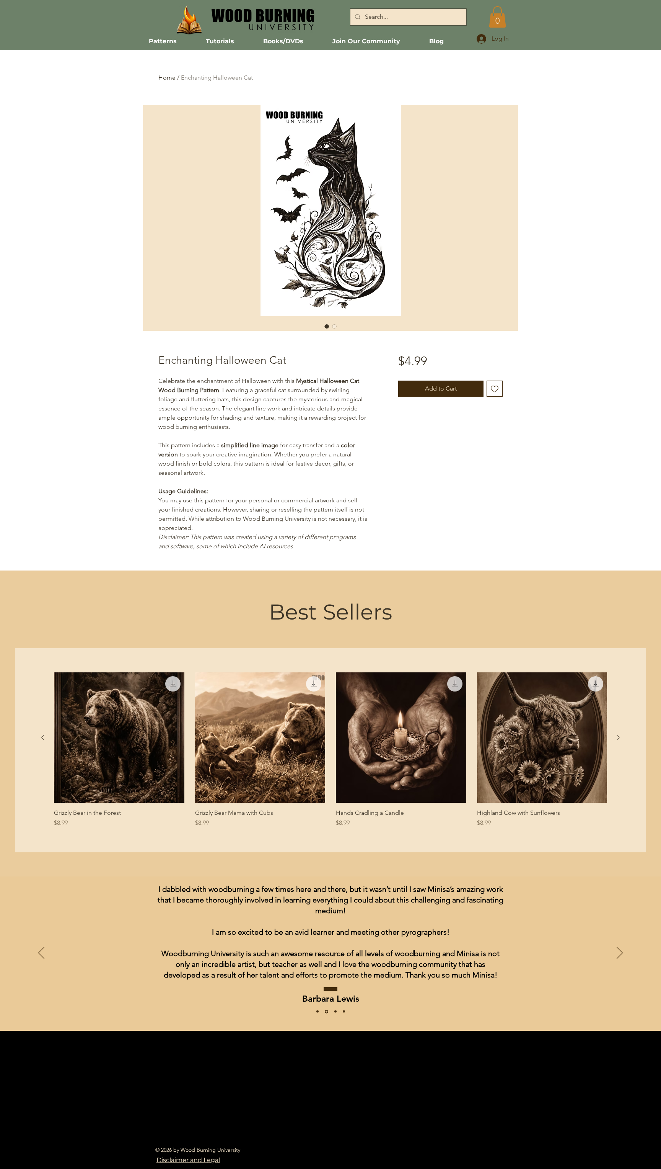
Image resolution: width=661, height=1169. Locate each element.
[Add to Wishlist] (495, 389)
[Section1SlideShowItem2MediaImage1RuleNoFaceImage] (326, 1011)
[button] (497, 17)
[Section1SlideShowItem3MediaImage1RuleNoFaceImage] (317, 1011)
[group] (330, 750)
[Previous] (41, 953)
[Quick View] (119, 737)
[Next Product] (618, 737)
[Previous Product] (42, 737)
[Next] (620, 953)
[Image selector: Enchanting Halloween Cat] (326, 326)
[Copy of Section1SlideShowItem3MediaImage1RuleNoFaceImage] (344, 1011)
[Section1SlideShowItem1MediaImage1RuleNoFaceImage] (335, 1011)
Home (167, 77)
